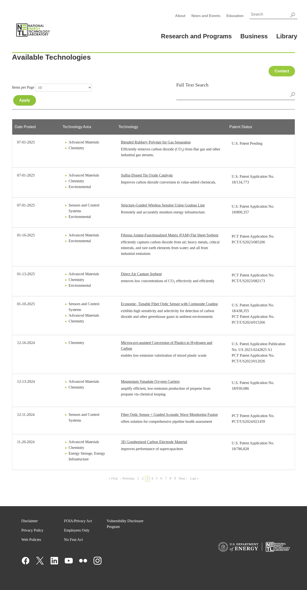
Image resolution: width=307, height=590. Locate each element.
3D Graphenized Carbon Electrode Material (154, 442)
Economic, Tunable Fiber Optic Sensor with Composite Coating (169, 304)
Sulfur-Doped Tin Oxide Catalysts (147, 175)
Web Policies (31, 540)
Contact (282, 71)
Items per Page (23, 87)
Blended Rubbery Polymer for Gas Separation (156, 142)
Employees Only (76, 530)
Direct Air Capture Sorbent (141, 274)
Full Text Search (192, 84)
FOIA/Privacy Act (78, 521)
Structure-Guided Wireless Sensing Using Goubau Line (163, 205)
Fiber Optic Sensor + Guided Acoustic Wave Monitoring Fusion (169, 414)
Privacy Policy (32, 530)
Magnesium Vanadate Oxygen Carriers (150, 381)
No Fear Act (73, 540)
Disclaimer (29, 521)
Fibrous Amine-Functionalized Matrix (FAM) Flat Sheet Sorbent (169, 235)
